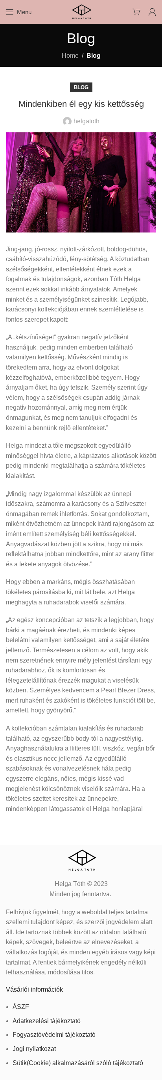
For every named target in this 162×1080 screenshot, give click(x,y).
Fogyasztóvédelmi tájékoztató (54, 1034)
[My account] (152, 12)
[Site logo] (81, 11)
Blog (94, 55)
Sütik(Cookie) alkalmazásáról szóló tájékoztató (78, 1063)
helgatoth (86, 121)
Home (70, 55)
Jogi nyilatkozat (34, 1048)
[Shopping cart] (136, 12)
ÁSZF (21, 1006)
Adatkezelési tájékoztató (47, 1021)
